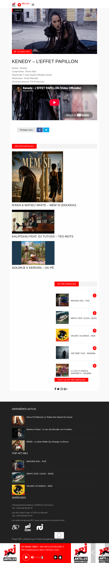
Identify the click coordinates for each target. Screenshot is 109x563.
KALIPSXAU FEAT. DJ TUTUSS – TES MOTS (42, 236)
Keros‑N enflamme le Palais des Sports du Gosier (50, 417)
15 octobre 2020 (23, 52)
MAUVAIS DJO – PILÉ (36, 461)
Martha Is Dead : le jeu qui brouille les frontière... (50, 429)
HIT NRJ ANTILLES (66, 284)
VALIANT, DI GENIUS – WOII (39, 486)
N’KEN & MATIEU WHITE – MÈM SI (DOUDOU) (44, 205)
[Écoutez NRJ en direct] (19, 6)
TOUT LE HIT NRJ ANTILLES (71, 380)
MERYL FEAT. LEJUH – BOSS (40, 474)
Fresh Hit (18, 10)
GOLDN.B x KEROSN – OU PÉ (33, 267)
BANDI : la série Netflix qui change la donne (48, 442)
